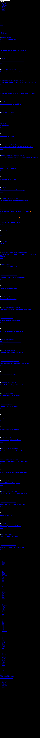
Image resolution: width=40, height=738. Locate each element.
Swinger (3, 646)
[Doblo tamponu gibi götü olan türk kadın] (7, 112)
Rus (2, 635)
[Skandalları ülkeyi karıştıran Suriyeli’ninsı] (7, 350)
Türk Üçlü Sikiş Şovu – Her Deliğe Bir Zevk (12, 71)
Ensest (3, 580)
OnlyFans (3, 618)
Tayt (3, 647)
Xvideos (3, 660)
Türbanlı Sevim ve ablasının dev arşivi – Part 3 (7, 676)
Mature (3, 614)
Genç (3, 590)
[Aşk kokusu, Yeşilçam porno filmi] (6, 404)
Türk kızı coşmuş (4, 125)
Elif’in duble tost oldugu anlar (8, 39)
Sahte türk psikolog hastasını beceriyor (10, 342)
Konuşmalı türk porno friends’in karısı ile (11, 168)
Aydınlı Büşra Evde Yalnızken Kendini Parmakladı (13, 450)
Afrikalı (3, 562)
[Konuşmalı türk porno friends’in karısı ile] (7, 166)
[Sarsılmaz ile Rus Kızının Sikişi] (5, 296)
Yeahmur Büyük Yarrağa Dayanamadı (10, 483)
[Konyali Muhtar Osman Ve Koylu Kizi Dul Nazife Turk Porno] (10, 144)
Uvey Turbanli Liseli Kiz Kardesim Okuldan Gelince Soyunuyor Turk (18, 82)
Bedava (3, 573)
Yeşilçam (3, 665)
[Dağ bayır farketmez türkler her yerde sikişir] (7, 58)
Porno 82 (3, 627)
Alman (3, 564)
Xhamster (3, 658)
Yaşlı (3, 663)
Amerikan (3, 566)
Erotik (3, 581)
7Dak (3, 560)
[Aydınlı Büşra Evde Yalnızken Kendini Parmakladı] (9, 448)
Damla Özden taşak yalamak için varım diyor (12, 222)
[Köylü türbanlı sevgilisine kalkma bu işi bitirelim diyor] (9, 361)
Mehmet (1, 41)
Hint (3, 597)
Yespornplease (4, 666)
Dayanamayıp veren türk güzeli (8, 179)
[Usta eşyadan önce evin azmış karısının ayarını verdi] (9, 198)
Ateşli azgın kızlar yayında (4, 675)
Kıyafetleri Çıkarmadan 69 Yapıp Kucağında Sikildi (14, 461)
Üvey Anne (4, 655)
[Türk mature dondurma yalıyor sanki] (6, 318)
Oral (3, 619)
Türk (3, 4)
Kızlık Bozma (4, 605)
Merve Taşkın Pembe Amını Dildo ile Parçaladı (12, 504)
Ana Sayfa (4, 3)
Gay (2, 588)
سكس (3, 670)
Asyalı (3, 569)
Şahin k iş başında (5, 243)
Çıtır (3, 576)
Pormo (3, 621)
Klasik (3, 606)
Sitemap (3, 687)
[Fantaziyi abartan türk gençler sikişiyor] (7, 101)
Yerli (3, 32)
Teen (3, 648)
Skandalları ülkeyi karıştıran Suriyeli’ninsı (11, 352)
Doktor (3, 578)
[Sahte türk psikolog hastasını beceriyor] (6, 339)
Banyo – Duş (4, 572)
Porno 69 (3, 626)
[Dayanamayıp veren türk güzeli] (5, 176)
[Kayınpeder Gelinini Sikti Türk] (5, 285)
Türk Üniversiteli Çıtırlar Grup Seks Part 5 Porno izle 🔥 (15, 211)
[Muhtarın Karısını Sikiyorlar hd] (5, 264)
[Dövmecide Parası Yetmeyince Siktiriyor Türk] (8, 382)
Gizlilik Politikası (5, 681)
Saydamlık (4, 684)
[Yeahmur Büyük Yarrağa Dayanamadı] (6, 480)
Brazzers (3, 574)
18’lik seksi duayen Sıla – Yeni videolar (6, 678)
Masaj (3, 612)
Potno (3, 630)
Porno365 (3, 628)
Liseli (3, 611)
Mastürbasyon (4, 613)
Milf (2, 615)
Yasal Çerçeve (4, 685)
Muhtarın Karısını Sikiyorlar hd (8, 266)
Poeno (3, 620)
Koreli (3, 608)
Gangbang (4, 586)
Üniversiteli (4, 654)
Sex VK (3, 642)
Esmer (3, 583)
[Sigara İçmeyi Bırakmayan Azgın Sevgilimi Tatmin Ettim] (10, 307)
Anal (3, 567)
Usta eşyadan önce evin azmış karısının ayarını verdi (14, 200)
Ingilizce (3, 601)
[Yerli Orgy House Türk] (4, 512)
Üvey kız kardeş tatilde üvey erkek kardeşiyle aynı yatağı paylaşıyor (18, 93)
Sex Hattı (3, 686)
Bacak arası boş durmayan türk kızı (9, 233)
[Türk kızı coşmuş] (3, 123)
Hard (3, 595)
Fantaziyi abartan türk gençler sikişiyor (10, 104)
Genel (3, 591)
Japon (3, 603)
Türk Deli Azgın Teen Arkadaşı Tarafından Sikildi (13, 472)
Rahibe (3, 632)
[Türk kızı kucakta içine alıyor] (5, 371)
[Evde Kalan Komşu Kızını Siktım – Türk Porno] (8, 275)
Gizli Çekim (4, 592)
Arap (3, 568)
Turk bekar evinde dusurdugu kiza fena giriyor (12, 190)
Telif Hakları (4, 683)
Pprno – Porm (4, 631)
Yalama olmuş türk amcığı (7, 136)
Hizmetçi (3, 598)
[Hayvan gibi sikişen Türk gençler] (6, 534)
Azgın (3, 570)
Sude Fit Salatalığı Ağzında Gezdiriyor (10, 440)
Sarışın (3, 637)
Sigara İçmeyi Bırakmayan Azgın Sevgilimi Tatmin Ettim (15, 309)
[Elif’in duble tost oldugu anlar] (5, 37)
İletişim (3, 680)
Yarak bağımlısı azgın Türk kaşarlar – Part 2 (7, 679)
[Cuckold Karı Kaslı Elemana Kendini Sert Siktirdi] (8, 491)
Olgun (3, 617)
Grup (3, 593)
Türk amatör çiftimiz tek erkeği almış (10, 395)
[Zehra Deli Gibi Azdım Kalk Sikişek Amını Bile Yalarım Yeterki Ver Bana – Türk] (14, 414)
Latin (3, 609)
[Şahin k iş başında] (3, 241)
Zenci (3, 668)
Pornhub (3, 623)
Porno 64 (3, 10)
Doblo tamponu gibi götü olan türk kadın (11, 114)
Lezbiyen (3, 610)
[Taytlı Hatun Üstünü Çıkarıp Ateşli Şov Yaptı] (8, 545)
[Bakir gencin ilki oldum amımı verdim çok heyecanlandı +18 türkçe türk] (12, 155)
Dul (2, 579)
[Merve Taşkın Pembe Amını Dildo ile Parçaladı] (8, 502)
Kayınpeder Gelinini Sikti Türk (8, 288)
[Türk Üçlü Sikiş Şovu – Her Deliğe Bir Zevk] (8, 69)
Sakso (3, 636)
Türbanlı (3, 651)
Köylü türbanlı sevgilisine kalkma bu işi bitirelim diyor (14, 363)
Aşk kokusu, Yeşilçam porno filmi (9, 406)
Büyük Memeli (4, 575)
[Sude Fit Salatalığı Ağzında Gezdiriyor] (7, 437)
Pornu (3, 629)
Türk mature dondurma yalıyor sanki (10, 320)
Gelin (3, 589)
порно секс (4, 669)
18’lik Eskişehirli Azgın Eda (4, 677)
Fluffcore (1, 25)
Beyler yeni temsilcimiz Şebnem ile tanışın (11, 331)
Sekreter (3, 638)
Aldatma (3, 563)
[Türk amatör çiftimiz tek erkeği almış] (6, 393)
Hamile (3, 594)
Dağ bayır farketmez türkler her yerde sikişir (12, 61)
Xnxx (3, 9)
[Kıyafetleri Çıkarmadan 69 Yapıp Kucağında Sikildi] (9, 459)
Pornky (3, 624)
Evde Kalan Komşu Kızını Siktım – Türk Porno (13, 277)
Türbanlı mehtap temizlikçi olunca (9, 429)
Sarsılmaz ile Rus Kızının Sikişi (8, 299)
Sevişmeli (3, 640)
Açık (3, 561)
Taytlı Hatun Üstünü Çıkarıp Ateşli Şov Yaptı (12, 547)
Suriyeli (3, 645)
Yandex (3, 662)
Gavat (3, 587)
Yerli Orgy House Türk (6, 515)
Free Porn (3, 8)
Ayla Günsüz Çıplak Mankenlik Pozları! (10, 526)
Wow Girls (4, 657)
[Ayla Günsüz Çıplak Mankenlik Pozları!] (7, 523)
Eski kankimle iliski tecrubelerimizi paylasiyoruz (13, 50)
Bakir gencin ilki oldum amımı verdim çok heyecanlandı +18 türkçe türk (19, 157)
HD (2, 7)
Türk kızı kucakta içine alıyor (8, 374)
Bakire (3, 571)
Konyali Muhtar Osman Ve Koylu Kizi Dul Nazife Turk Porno (16, 147)
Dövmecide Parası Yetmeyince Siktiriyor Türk (12, 384)
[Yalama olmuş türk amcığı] (4, 133)
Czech (3, 577)
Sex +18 (3, 641)
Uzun (3, 656)
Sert (2, 639)
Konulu (3, 6)
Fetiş (3, 584)
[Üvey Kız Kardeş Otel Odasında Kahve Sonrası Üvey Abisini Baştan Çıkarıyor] (13, 252)
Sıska (3, 644)
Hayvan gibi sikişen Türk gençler (9, 536)
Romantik (3, 634)
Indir (3, 600)
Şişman (3, 643)
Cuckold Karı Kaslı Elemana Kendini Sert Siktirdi (13, 493)
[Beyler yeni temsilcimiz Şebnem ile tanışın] (7, 328)
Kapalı (3, 604)
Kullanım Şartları (5, 682)
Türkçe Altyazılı (4, 5)
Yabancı (3, 661)
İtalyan (3, 602)
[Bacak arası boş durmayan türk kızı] (6, 230)
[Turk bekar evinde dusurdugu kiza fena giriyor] (8, 187)
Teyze (3, 649)
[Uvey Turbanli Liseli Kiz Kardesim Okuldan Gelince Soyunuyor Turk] (12, 80)
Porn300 (3, 622)
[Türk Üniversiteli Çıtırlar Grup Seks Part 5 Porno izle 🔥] (10, 209)
